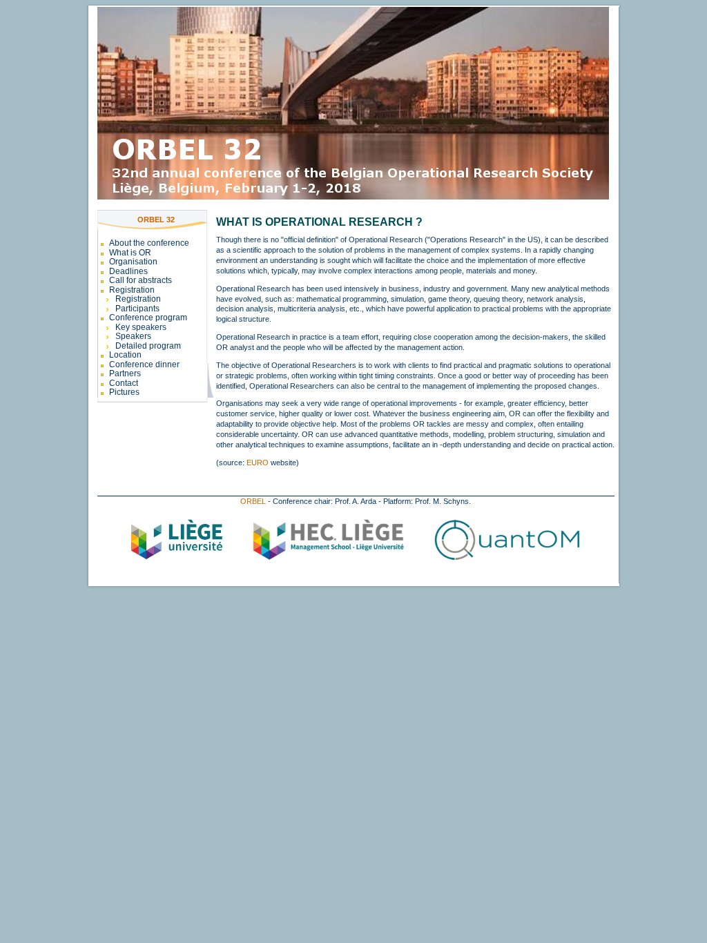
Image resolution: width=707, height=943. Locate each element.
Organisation (133, 261)
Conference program (148, 317)
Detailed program (148, 346)
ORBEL (253, 501)
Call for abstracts (140, 280)
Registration (132, 290)
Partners (125, 373)
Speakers (133, 336)
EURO (257, 462)
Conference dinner (144, 364)
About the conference (149, 243)
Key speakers (140, 327)
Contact (123, 383)
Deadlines (128, 271)
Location (125, 355)
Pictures (124, 392)
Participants (137, 308)
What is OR (130, 252)
